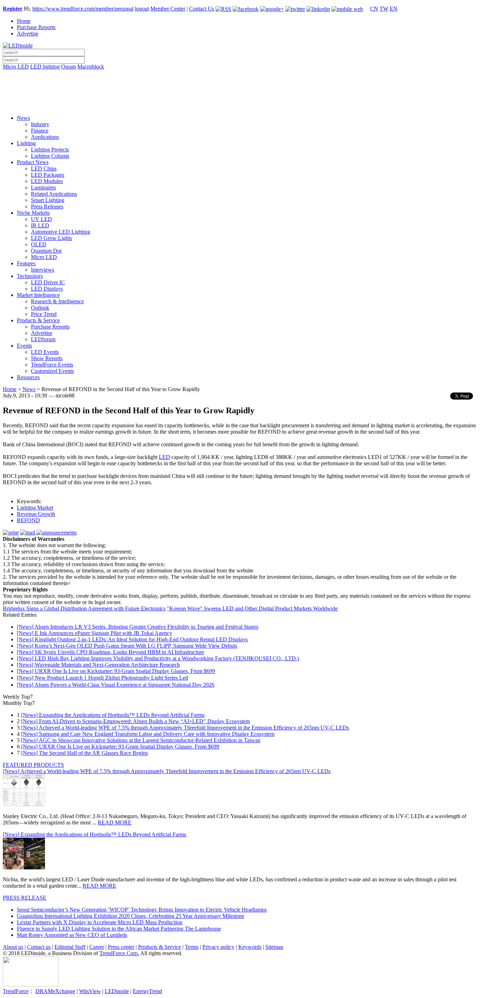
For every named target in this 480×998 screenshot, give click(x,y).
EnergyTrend (147, 991)
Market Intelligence (38, 295)
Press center (121, 947)
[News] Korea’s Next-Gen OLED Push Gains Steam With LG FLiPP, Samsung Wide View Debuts (127, 646)
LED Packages (47, 175)
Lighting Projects (50, 150)
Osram (68, 67)
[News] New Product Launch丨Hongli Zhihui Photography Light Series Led (102, 678)
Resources (28, 377)
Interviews (42, 270)
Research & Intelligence (57, 301)
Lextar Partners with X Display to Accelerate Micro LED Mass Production (99, 922)
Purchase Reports (36, 27)
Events (24, 346)
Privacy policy (218, 947)
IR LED (40, 225)
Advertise (27, 34)
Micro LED (16, 67)
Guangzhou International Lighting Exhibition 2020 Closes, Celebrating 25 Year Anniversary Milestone (130, 916)
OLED (38, 244)
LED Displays (47, 289)
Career (96, 947)
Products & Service (38, 320)
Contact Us (201, 9)
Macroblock (90, 67)
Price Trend (44, 314)
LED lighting (45, 67)
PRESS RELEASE (24, 898)
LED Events (45, 352)
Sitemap (274, 947)
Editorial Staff (69, 947)
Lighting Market (35, 508)
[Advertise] (240, 85)
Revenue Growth (36, 514)
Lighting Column (50, 156)
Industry (40, 124)
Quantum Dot (46, 251)
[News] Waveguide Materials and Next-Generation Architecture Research (98, 665)
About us (13, 947)
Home (24, 21)
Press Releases (47, 206)
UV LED (41, 219)
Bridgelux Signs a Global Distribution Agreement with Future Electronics (84, 608)
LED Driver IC (48, 282)
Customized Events (52, 371)
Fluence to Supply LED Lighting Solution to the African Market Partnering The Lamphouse (119, 929)
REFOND (28, 520)
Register (12, 9)
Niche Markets (33, 213)
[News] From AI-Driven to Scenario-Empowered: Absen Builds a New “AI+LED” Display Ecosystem (135, 721)
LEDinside (117, 991)
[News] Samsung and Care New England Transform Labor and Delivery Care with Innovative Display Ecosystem (147, 734)
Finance (39, 131)
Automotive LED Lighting (60, 232)
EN (393, 9)
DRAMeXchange (55, 991)
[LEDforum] (240, 104)
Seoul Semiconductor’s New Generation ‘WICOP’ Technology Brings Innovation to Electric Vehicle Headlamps (142, 910)
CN (374, 9)
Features (26, 263)
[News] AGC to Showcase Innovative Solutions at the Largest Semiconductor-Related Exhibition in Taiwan (140, 740)
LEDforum (43, 339)
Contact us (39, 947)
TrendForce (15, 991)
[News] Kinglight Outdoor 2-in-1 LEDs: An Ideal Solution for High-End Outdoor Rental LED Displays (132, 639)
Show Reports (47, 358)
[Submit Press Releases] (240, 94)
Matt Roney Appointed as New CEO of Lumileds (72, 935)
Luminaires (43, 187)
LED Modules (47, 181)
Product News (32, 162)
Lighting (26, 143)
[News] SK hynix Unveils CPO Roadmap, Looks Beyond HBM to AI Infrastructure (110, 652)
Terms (192, 947)
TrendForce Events (52, 365)
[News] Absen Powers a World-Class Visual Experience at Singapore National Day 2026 (115, 685)
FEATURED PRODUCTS (33, 765)
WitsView (90, 991)
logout (142, 9)
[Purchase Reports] (240, 75)
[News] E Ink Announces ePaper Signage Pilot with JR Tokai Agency (94, 633)
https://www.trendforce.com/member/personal (83, 9)
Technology (30, 276)
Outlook (40, 308)
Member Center (167, 9)
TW (384, 9)
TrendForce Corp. (119, 953)
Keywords (249, 947)
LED (164, 457)
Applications (45, 137)
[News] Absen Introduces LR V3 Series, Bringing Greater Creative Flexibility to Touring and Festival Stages (137, 627)
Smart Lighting (47, 200)
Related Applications (54, 194)
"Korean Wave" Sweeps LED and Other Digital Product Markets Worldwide (252, 608)
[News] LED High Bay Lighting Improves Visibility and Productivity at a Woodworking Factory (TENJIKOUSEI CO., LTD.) (158, 658)
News (23, 118)
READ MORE (114, 822)
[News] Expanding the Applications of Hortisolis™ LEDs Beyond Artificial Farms (113, 715)
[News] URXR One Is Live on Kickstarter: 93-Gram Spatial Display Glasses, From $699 (116, 671)
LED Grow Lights (51, 238)
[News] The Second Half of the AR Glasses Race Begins (84, 753)
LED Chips (44, 168)
